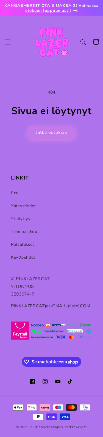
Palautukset (22, 244)
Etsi (14, 193)
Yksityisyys (22, 218)
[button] (7, 42)
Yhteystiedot (23, 206)
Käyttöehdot (23, 257)
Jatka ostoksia (51, 132)
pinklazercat (40, 427)
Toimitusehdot (25, 231)
